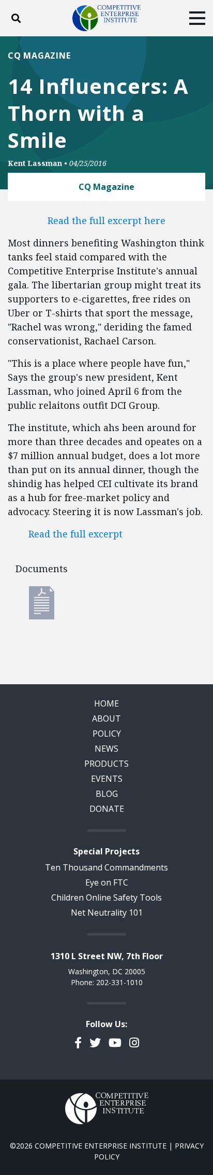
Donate (106, 808)
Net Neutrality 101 (107, 912)
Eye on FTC (106, 882)
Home (106, 703)
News (106, 748)
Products (106, 763)
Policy (107, 733)
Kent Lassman (35, 163)
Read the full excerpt (75, 534)
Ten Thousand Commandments (106, 867)
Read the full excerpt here (106, 220)
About (106, 718)
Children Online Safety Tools (106, 897)
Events (107, 778)
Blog (107, 793)
